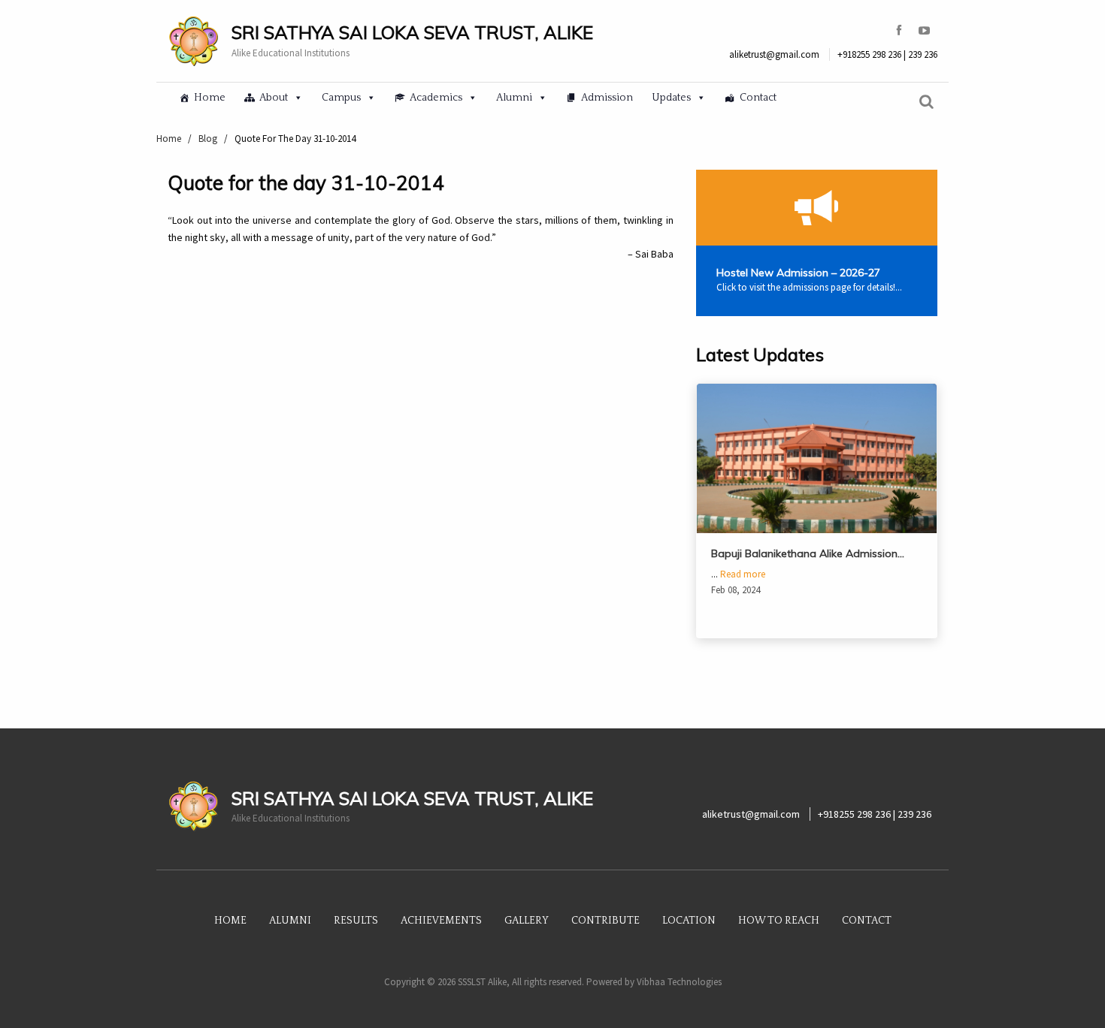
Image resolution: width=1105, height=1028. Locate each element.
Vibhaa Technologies (679, 981)
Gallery (526, 921)
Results (356, 921)
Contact (758, 98)
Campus (341, 98)
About (273, 98)
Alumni (514, 98)
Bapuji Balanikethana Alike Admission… (807, 553)
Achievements (441, 921)
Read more (742, 574)
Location (689, 921)
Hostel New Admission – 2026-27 (798, 272)
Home (210, 98)
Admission (607, 98)
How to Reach (778, 921)
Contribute (605, 921)
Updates (671, 98)
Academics (436, 98)
